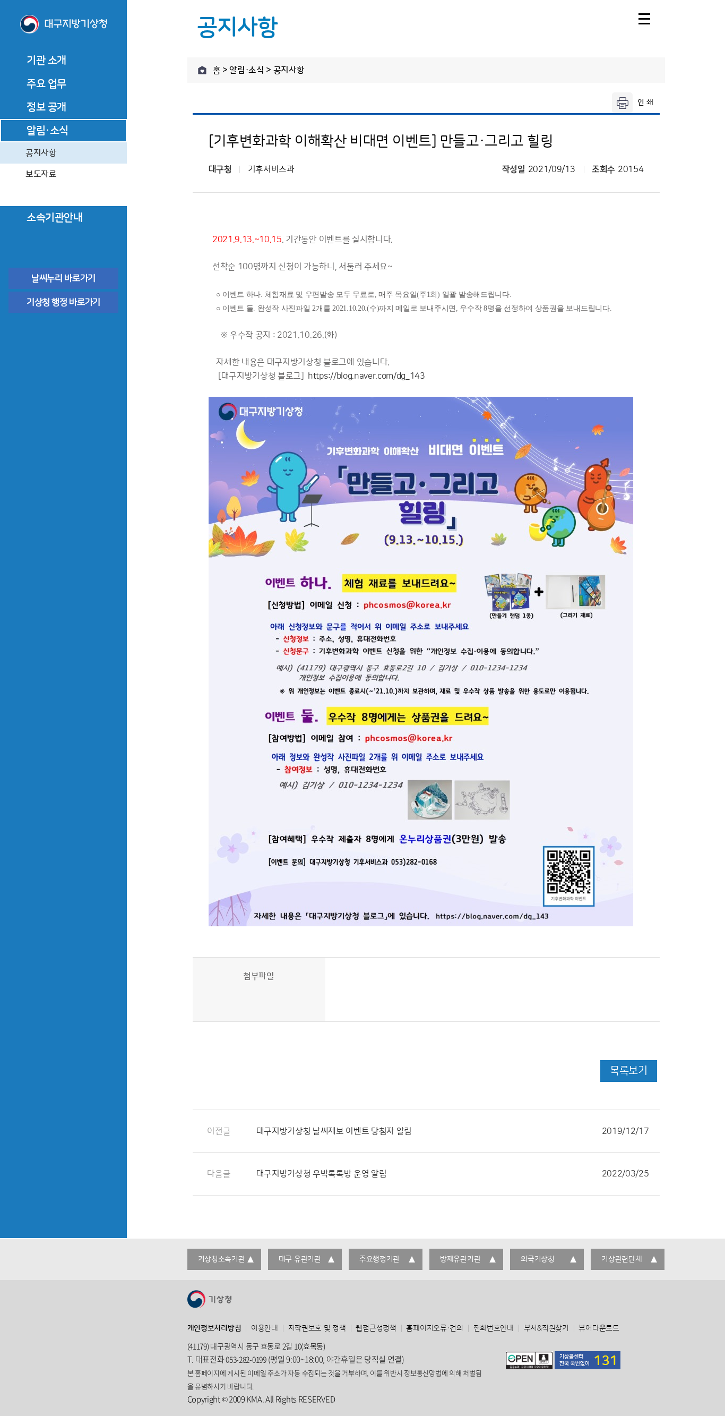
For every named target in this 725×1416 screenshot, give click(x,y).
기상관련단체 (621, 1259)
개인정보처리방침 (214, 1328)
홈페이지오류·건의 (434, 1328)
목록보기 (628, 1071)
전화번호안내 (493, 1328)
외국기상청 (538, 1259)
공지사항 (41, 153)
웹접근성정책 (376, 1328)
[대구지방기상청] (63, 25)
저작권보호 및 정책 (317, 1328)
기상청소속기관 (221, 1259)
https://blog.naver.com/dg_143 (366, 376)
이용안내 (264, 1328)
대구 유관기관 (300, 1259)
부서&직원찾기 (546, 1328)
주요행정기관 (379, 1259)
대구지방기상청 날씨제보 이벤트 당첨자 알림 (452, 1131)
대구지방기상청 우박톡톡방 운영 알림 (452, 1174)
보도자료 (41, 174)
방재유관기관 (460, 1259)
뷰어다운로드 (599, 1328)
